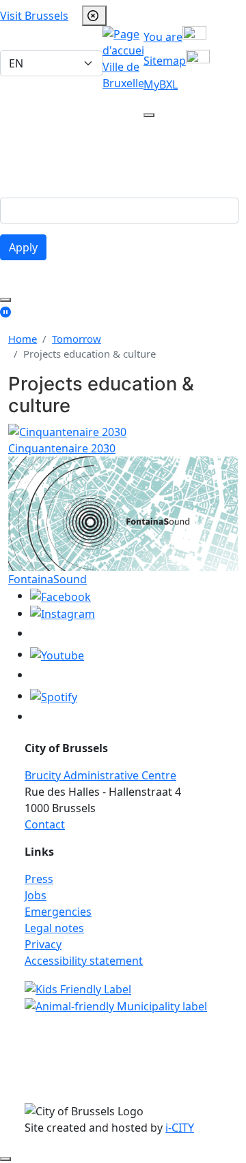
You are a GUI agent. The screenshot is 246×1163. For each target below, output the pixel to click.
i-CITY (179, 1127)
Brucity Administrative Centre (100, 775)
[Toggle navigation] (163, 167)
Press (39, 878)
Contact (45, 824)
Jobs (35, 895)
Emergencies (58, 911)
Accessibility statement (84, 960)
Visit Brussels (34, 15)
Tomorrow (76, 338)
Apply (23, 247)
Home (22, 338)
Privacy (43, 944)
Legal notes (54, 927)
